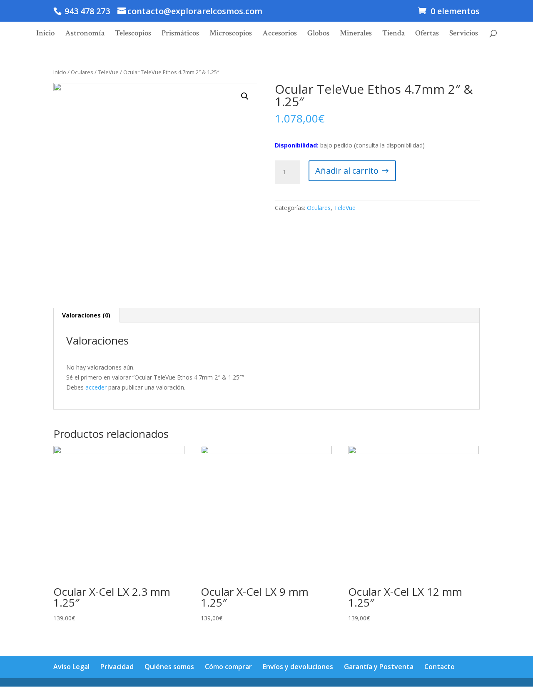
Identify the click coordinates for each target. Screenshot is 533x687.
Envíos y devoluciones (298, 666)
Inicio (45, 34)
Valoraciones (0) (86, 315)
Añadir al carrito (347, 170)
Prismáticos (180, 34)
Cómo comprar (228, 666)
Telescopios (133, 34)
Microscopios (230, 34)
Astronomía (85, 34)
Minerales (356, 34)
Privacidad (117, 666)
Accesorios (279, 34)
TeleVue (108, 72)
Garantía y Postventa (378, 666)
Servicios (463, 34)
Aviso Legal (71, 666)
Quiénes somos (169, 666)
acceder (96, 387)
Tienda (393, 34)
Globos (318, 34)
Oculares (82, 72)
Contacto (439, 666)
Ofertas (427, 34)
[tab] (86, 315)
